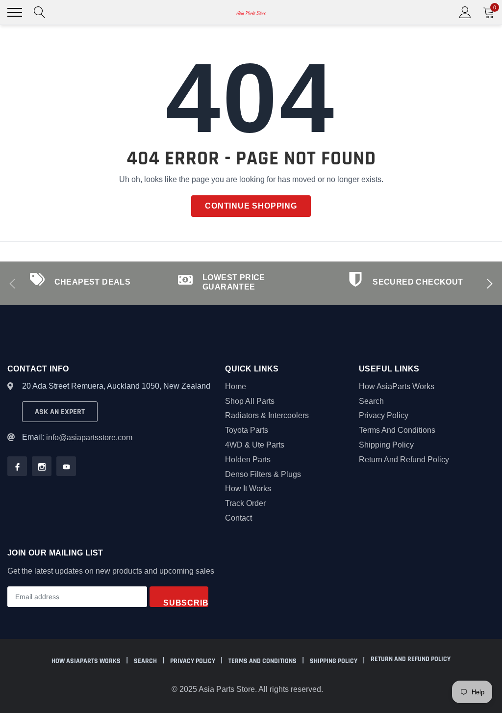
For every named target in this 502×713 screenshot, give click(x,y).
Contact (238, 518)
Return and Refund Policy (404, 459)
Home (235, 386)
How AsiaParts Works (396, 386)
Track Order (245, 503)
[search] (40, 12)
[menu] (14, 12)
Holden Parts (248, 459)
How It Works (248, 488)
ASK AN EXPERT (60, 412)
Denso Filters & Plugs (263, 474)
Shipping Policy (386, 445)
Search (371, 401)
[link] (17, 466)
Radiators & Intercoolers (267, 415)
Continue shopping (251, 206)
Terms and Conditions (397, 430)
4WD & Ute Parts (254, 445)
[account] (465, 12)
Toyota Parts (246, 430)
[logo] (251, 12)
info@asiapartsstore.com (89, 437)
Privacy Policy (383, 415)
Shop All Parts (250, 401)
